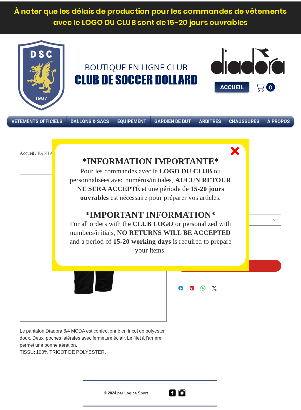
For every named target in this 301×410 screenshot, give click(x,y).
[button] (234, 151)
